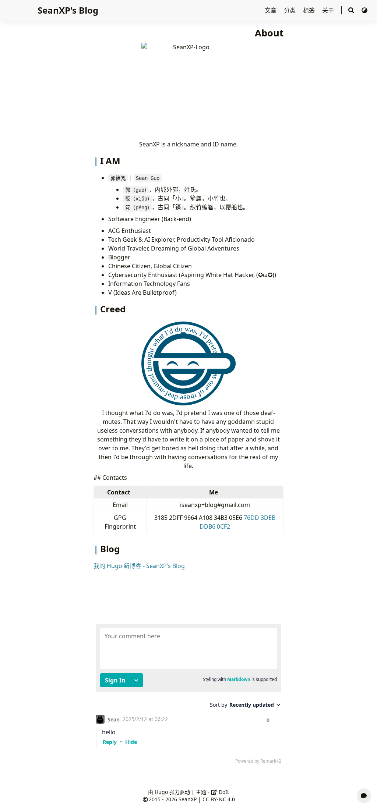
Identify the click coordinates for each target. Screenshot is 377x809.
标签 (309, 10)
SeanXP (188, 799)
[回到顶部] (364, 778)
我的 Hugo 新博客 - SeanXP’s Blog (139, 566)
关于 (328, 10)
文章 (271, 10)
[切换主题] (364, 10)
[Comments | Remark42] (188, 695)
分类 (290, 10)
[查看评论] (364, 795)
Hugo (161, 791)
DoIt (223, 791)
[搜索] (351, 10)
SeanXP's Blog (68, 10)
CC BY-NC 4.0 (218, 799)
